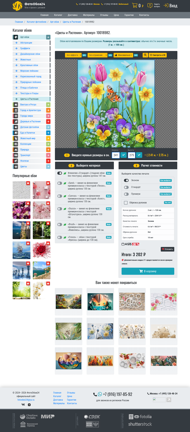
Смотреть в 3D (159, 55)
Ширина (115, 150)
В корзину (150, 271)
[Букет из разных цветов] (21, 210)
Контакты (144, 15)
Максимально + (125, 55)
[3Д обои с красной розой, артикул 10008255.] (42, 250)
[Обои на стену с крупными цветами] (42, 210)
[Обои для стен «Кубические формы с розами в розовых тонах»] (42, 189)
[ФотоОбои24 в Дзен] (29, 404)
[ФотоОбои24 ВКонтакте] (23, 404)
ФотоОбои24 (35, 4)
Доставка (72, 15)
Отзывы (104, 15)
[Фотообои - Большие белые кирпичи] (21, 189)
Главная (45, 15)
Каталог (58, 15)
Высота (131, 150)
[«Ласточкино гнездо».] (21, 230)
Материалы (89, 15)
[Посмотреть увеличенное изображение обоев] (145, 55)
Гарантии (129, 15)
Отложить (168, 249)
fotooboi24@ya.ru (26, 399)
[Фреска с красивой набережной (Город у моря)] (42, 270)
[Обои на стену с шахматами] (21, 270)
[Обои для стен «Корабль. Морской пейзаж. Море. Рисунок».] (21, 250)
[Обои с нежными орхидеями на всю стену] (42, 290)
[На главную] (17, 6)
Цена (116, 15)
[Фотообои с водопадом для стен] (42, 230)
